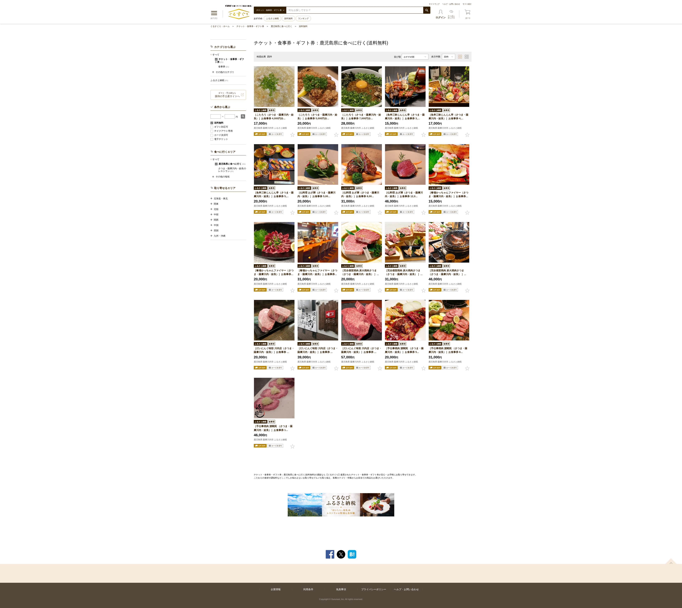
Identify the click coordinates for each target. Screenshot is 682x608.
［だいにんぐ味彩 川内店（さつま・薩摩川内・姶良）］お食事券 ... (274, 350)
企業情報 (276, 589)
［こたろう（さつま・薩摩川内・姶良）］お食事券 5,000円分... (317, 116)
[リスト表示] (467, 57)
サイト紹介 (467, 4)
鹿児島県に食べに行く (281, 26)
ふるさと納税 (272, 18)
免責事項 (341, 589)
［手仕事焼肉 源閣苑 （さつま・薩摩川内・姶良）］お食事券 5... (404, 350)
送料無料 (288, 18)
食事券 (223, 66)
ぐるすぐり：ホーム (220, 26)
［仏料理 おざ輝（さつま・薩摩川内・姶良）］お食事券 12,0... (404, 194)
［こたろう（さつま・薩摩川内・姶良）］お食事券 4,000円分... (274, 116)
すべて (215, 54)
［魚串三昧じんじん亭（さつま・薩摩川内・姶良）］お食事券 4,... (448, 116)
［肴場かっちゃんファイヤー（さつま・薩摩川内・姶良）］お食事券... (448, 194)
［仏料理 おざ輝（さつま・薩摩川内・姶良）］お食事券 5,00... (316, 194)
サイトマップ (434, 4)
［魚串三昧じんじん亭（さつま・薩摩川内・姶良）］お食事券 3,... (405, 116)
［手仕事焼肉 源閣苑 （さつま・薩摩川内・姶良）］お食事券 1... (273, 428)
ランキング (303, 18)
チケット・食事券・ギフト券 (250, 26)
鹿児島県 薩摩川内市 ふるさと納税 (270, 128)
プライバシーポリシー (373, 589)
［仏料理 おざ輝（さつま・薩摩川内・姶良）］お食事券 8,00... (360, 194)
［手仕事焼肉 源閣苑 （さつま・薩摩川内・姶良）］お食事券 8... (448, 350)
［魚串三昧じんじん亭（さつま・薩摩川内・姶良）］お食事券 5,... (274, 194)
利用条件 (308, 589)
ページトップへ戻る (671, 561)
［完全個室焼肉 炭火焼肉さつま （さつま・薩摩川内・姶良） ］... (360, 272)
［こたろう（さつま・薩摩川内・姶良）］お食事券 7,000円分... (361, 116)
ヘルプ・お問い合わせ (451, 4)
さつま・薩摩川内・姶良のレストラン (232, 169)
